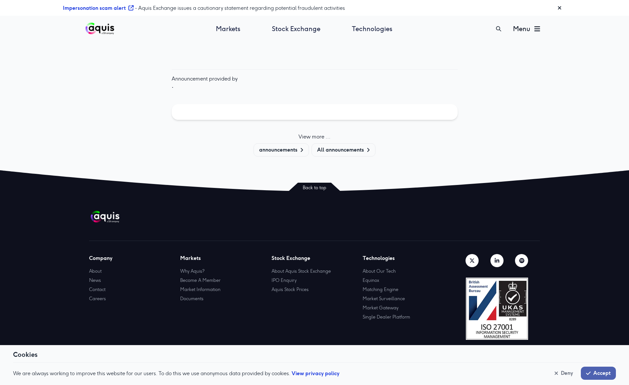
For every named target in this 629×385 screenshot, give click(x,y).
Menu (521, 29)
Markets (228, 29)
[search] (498, 28)
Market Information (200, 289)
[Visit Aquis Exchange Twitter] (472, 260)
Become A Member (200, 280)
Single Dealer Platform (386, 317)
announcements (278, 149)
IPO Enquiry (284, 280)
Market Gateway (380, 308)
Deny (567, 372)
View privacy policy (315, 373)
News (95, 280)
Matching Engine (380, 289)
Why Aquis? (192, 271)
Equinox (371, 280)
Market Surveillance (384, 299)
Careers (97, 299)
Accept (602, 372)
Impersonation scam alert (94, 7)
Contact (97, 289)
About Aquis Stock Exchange (301, 271)
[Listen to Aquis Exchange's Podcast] (521, 260)
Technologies (372, 29)
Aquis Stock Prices (290, 289)
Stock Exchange (296, 29)
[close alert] (559, 7)
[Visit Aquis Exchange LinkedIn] (497, 260)
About (95, 271)
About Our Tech (379, 271)
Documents (191, 299)
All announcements (340, 149)
